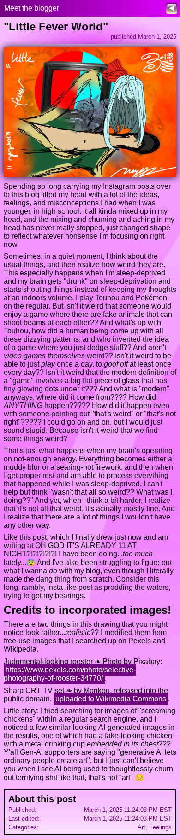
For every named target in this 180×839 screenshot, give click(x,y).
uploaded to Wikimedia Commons (110, 699)
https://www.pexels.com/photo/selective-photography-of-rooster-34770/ (70, 674)
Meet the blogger (31, 8)
